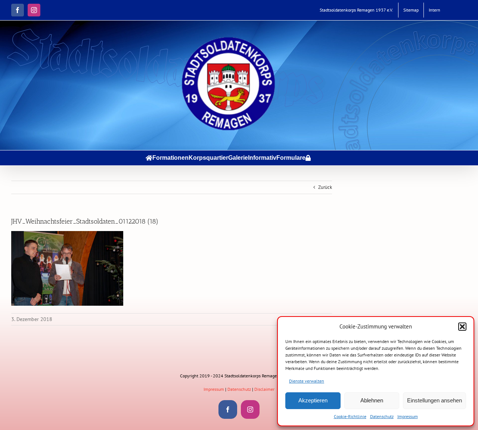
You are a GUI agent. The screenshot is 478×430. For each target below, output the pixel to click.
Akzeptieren (313, 400)
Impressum (407, 416)
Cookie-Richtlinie (350, 416)
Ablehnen (371, 400)
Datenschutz (382, 416)
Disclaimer (264, 389)
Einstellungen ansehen (434, 400)
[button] (462, 326)
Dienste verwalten (306, 381)
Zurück (325, 187)
